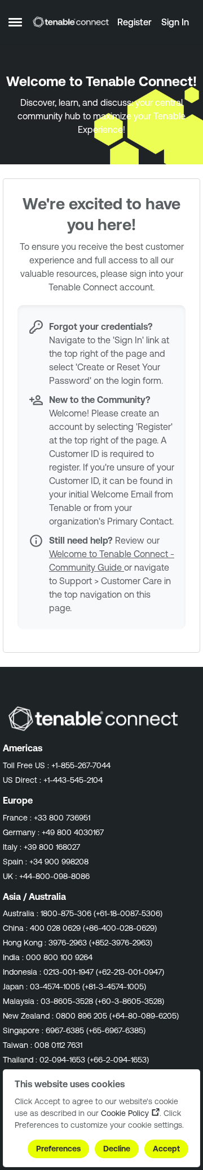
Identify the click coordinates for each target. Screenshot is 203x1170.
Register (134, 22)
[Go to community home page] (70, 22)
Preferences (58, 1148)
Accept (166, 1148)
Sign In (175, 22)
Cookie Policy (125, 1113)
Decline (116, 1148)
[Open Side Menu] (15, 22)
